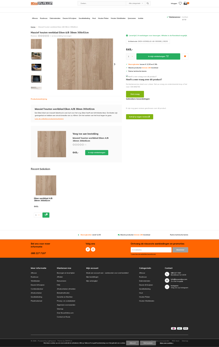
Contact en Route (63, 317)
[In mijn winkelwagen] (45, 215)
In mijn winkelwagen (96, 152)
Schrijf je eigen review (138, 117)
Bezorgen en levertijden (66, 273)
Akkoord (133, 343)
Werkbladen (35, 281)
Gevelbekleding (84, 18)
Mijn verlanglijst (92, 281)
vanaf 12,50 (91, 235)
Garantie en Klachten (65, 297)
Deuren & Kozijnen (69, 18)
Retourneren (61, 281)
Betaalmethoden (63, 293)
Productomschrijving (39, 99)
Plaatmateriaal (36, 301)
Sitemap (60, 309)
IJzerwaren (132, 18)
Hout (94, 18)
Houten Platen (103, 18)
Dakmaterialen (55, 18)
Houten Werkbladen (118, 18)
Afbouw (35, 18)
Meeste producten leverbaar (135, 235)
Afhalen (60, 277)
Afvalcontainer (36, 293)
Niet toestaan (148, 343)
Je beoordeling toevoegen (62, 36)
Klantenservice (174, 17)
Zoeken (148, 3)
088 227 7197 (176, 273)
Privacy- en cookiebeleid (66, 301)
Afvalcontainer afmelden (66, 289)
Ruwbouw (43, 18)
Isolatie (140, 18)
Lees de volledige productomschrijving (49, 119)
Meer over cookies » (166, 343)
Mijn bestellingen (92, 277)
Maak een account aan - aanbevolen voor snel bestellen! (107, 273)
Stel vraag (134, 94)
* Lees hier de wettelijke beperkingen (143, 254)
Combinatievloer (37, 289)
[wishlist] (180, 3)
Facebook (88, 249)
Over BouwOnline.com (65, 313)
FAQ (58, 285)
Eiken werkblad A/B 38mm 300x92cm (43, 199)
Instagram (93, 249)
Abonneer (180, 250)
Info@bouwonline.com (179, 279)
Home (33, 27)
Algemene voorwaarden (66, 305)
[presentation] (114, 64)
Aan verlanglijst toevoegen (185, 56)
